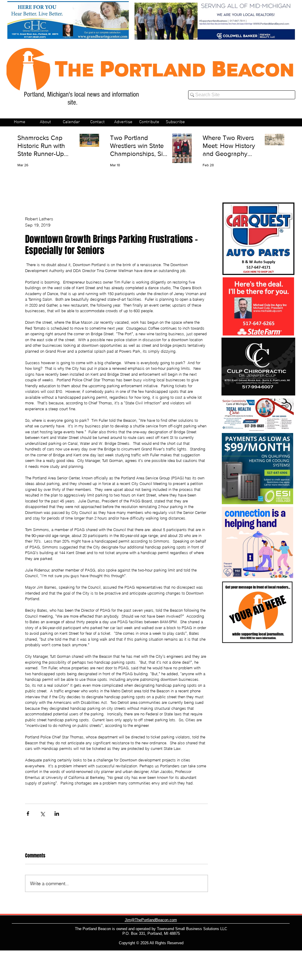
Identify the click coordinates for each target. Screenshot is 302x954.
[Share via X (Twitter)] (42, 813)
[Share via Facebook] (28, 813)
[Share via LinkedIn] (57, 813)
